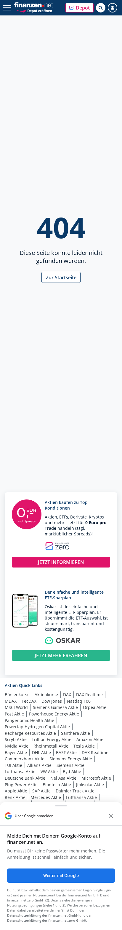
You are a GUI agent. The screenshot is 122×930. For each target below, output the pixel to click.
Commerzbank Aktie (24, 759)
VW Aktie (49, 771)
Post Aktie (14, 714)
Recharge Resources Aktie (30, 733)
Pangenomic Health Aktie (29, 720)
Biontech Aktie (57, 784)
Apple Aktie (16, 791)
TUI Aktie (13, 765)
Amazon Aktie (89, 739)
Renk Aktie (15, 797)
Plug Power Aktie (21, 784)
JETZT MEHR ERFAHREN (61, 655)
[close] (110, 815)
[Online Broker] (34, 10)
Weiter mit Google (61, 875)
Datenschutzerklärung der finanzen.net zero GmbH (46, 920)
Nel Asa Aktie (63, 778)
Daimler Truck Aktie (75, 791)
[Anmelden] (112, 7)
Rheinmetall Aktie (50, 746)
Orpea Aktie (94, 707)
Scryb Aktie (16, 739)
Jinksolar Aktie (90, 784)
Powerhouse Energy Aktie (54, 714)
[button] (79, 7)
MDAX (11, 701)
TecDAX (29, 701)
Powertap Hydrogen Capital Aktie (37, 726)
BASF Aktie (66, 752)
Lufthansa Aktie (20, 771)
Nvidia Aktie (16, 746)
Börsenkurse (17, 694)
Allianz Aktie (39, 765)
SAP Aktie (41, 791)
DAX (67, 694)
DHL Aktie (41, 752)
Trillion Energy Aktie (51, 739)
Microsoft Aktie (96, 778)
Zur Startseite (61, 277)
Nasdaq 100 (79, 701)
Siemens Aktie (70, 765)
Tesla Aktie (84, 746)
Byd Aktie (72, 771)
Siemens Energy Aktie (70, 759)
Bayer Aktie (16, 752)
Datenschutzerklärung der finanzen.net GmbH (42, 915)
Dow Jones (51, 701)
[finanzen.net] (33, 5)
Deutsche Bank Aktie (25, 778)
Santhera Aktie (75, 733)
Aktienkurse (46, 694)
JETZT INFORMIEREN (61, 562)
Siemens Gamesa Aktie (55, 707)
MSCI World (16, 707)
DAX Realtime (89, 694)
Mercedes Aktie (45, 797)
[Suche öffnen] (100, 7)
